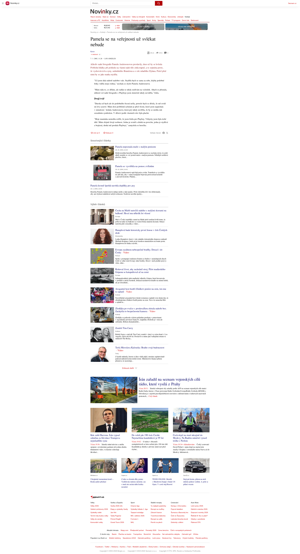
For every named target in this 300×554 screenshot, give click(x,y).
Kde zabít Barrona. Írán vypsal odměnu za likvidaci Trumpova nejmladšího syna (105, 437)
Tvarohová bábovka (158, 516)
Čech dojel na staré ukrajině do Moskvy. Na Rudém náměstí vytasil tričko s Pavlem (190, 437)
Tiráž (129, 547)
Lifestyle (180, 17)
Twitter (107, 547)
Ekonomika (172, 17)
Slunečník (147, 534)
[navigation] (3, 3)
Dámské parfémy (144, 538)
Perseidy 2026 (151, 530)
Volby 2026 (94, 506)
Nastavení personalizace (195, 547)
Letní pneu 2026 (197, 506)
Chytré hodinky (188, 538)
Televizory (177, 538)
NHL (132, 522)
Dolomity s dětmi (177, 522)
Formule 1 (134, 519)
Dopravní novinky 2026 (199, 512)
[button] (102, 153)
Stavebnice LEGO (129, 538)
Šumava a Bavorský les (179, 512)
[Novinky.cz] (104, 12)
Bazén (114, 534)
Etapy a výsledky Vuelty (119, 509)
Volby (119, 17)
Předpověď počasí (137, 530)
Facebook (99, 547)
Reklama (114, 547)
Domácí (113, 17)
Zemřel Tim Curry (124, 328)
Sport (149, 20)
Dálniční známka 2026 (199, 509)
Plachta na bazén (124, 534)
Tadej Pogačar (116, 516)
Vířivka (195, 534)
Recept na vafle (156, 519)
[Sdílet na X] (167, 133)
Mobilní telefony (115, 538)
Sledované (195, 20)
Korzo (92, 51)
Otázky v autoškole (198, 519)
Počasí (167, 20)
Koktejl (187, 17)
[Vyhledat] (158, 3)
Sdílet (161, 53)
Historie (127, 20)
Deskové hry (166, 538)
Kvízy (154, 20)
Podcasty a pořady (138, 20)
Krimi (158, 17)
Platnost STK (196, 522)
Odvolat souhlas (179, 547)
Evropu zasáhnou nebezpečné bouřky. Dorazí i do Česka (138, 251)
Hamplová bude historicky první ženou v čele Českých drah (141, 231)
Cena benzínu (163, 530)
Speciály (161, 20)
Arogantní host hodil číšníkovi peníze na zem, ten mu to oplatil (140, 290)
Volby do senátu (96, 519)
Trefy (117, 353)
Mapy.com (124, 530)
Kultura (163, 17)
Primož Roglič (116, 519)
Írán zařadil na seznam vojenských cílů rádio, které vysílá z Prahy (169, 381)
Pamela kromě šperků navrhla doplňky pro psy (112, 185)
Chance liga (135, 506)
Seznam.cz (292, 3)
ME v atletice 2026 (137, 516)
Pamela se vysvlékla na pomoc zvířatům (134, 166)
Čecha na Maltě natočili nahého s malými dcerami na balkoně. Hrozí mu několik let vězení (140, 212)
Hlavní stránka (95, 17)
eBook (152, 53)
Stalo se (106, 17)
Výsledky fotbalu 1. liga (139, 509)
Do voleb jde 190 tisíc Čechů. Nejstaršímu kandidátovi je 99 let (148, 436)
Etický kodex (153, 547)
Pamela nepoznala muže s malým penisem (135, 146)
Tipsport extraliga (137, 512)
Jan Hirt (113, 512)
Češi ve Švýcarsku (177, 516)
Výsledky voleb (95, 512)
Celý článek (153, 396)
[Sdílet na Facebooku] (163, 133)
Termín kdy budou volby (99, 516)
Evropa (117, 216)
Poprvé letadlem (177, 509)
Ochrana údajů (165, 547)
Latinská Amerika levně (179, 519)
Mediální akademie (140, 547)
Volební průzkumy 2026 (99, 509)
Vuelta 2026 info (116, 506)
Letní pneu (156, 538)
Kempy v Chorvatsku (178, 506)
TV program (176, 20)
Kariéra (122, 547)
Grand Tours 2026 (117, 522)
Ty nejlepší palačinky (158, 506)
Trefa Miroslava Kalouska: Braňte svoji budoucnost (139, 347)
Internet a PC (95, 20)
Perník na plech (156, 522)
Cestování (119, 20)
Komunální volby (96, 522)
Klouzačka (156, 534)
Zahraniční (126, 17)
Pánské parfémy (202, 538)
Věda (112, 20)
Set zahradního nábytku (171, 534)
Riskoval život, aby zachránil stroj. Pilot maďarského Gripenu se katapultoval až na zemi (140, 271)
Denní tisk (185, 20)
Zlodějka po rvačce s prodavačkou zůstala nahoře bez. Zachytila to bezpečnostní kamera (141, 310)
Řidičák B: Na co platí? (199, 516)
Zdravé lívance (156, 512)
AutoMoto (105, 20)
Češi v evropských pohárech (181, 530)
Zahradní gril (186, 534)
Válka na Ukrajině (138, 17)
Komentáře (150, 17)
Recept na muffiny (157, 509)
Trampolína (137, 534)
